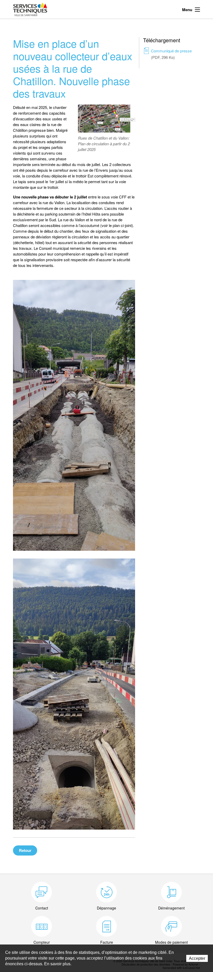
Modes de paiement (171, 942)
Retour (25, 850)
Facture (106, 942)
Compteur (42, 942)
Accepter (197, 958)
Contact (41, 908)
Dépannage (106, 908)
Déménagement (171, 908)
